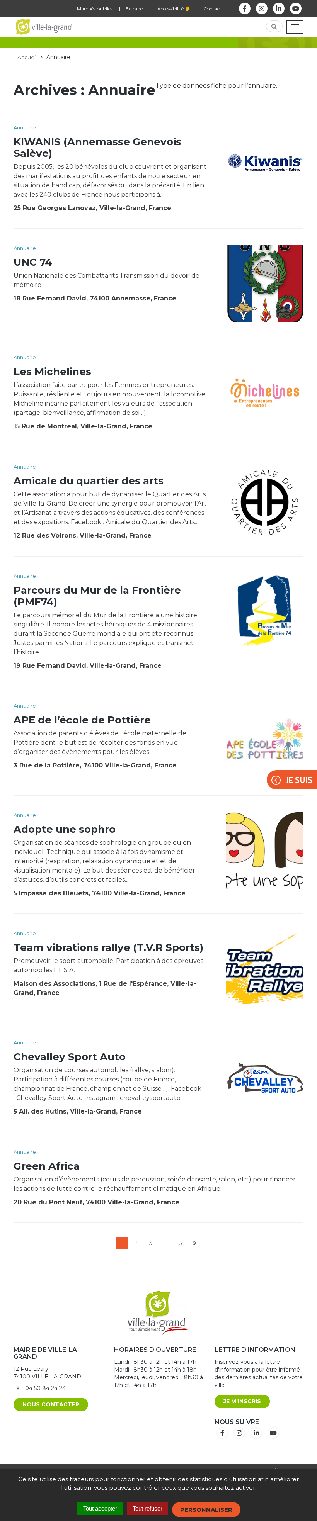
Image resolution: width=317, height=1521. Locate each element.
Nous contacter (50, 1404)
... (165, 1243)
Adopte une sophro (65, 829)
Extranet (135, 9)
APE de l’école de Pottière (82, 720)
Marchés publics (94, 9)
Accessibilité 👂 (174, 9)
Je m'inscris (242, 1401)
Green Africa (47, 1166)
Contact (212, 9)
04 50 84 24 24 (45, 1388)
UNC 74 (33, 262)
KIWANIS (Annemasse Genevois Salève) (97, 148)
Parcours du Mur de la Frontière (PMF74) (97, 596)
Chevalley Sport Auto (70, 1057)
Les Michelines (52, 371)
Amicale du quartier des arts (89, 481)
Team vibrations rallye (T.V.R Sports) (108, 947)
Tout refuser (147, 1508)
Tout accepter (100, 1508)
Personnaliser (206, 1509)
